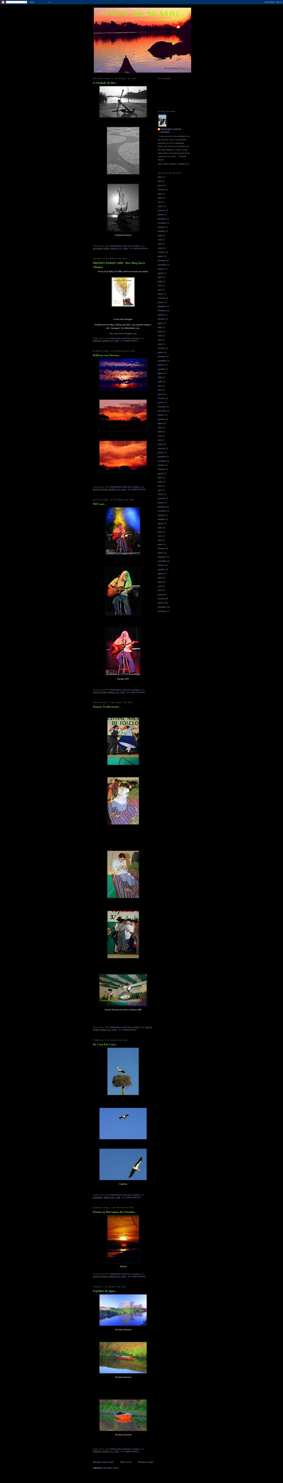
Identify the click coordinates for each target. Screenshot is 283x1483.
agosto (160, 273)
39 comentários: (137, 1277)
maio (160, 239)
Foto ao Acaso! (142, 13)
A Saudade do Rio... (105, 82)
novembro (162, 223)
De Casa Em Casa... (105, 1044)
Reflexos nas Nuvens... (107, 355)
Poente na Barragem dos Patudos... (115, 1211)
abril (160, 181)
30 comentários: (136, 692)
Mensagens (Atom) (111, 1468)
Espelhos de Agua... (105, 1291)
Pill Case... (99, 504)
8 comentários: (130, 341)
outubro (161, 227)
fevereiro (161, 189)
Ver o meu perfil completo (173, 164)
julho (160, 177)
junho (160, 198)
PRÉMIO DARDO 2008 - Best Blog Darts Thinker (119, 265)
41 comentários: (132, 1198)
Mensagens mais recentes (103, 1462)
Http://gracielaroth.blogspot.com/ (123, 333)
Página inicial (125, 1462)
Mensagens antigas (145, 1462)
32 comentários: (128, 1030)
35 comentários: (130, 1452)
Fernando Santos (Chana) (171, 130)
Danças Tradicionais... (107, 706)
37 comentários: (139, 249)
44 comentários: (137, 490)
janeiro (160, 214)
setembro (161, 231)
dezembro (162, 219)
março (160, 185)
